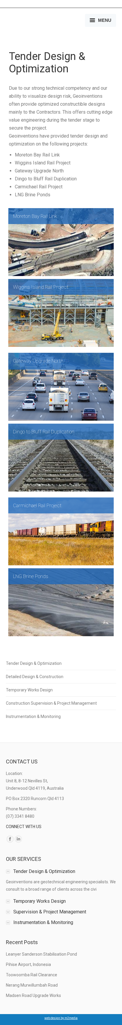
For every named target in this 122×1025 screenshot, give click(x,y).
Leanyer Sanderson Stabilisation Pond (41, 954)
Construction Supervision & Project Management (51, 703)
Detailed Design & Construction (34, 676)
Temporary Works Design (29, 690)
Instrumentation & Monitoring (33, 716)
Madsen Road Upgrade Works (33, 995)
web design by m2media (61, 1018)
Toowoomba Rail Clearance (31, 974)
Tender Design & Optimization (34, 663)
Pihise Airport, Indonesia (28, 964)
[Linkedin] (18, 839)
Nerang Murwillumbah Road (32, 985)
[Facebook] (10, 839)
